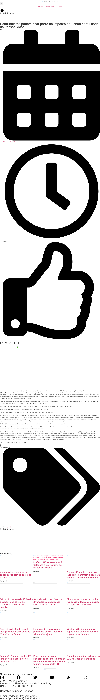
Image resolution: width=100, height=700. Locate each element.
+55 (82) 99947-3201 (27, 698)
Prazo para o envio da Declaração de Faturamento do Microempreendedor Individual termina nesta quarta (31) (49, 660)
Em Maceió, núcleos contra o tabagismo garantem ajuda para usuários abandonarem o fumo (83, 575)
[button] (1, 3)
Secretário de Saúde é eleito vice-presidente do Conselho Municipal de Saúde (15, 632)
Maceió (2, 29)
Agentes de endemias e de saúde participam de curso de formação (15, 575)
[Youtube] (52, 677)
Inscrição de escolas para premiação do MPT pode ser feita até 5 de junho (48, 632)
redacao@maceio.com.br (23, 695)
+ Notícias (6, 553)
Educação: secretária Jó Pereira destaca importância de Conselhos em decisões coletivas (16, 603)
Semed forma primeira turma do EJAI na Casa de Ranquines (83, 657)
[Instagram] (2, 677)
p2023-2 (9, 527)
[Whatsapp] (85, 677)
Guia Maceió (50, 6)
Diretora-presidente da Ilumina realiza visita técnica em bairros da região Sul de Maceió (83, 602)
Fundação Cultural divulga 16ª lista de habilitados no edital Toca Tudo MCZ (15, 659)
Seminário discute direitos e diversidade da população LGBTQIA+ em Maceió (47, 602)
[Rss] (69, 677)
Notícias (40, 6)
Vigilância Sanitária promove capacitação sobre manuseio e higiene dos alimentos (82, 632)
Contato (59, 6)
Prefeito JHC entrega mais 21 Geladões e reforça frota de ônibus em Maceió (48, 565)
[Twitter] (35, 677)
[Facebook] (19, 677)
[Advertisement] (31, 18)
